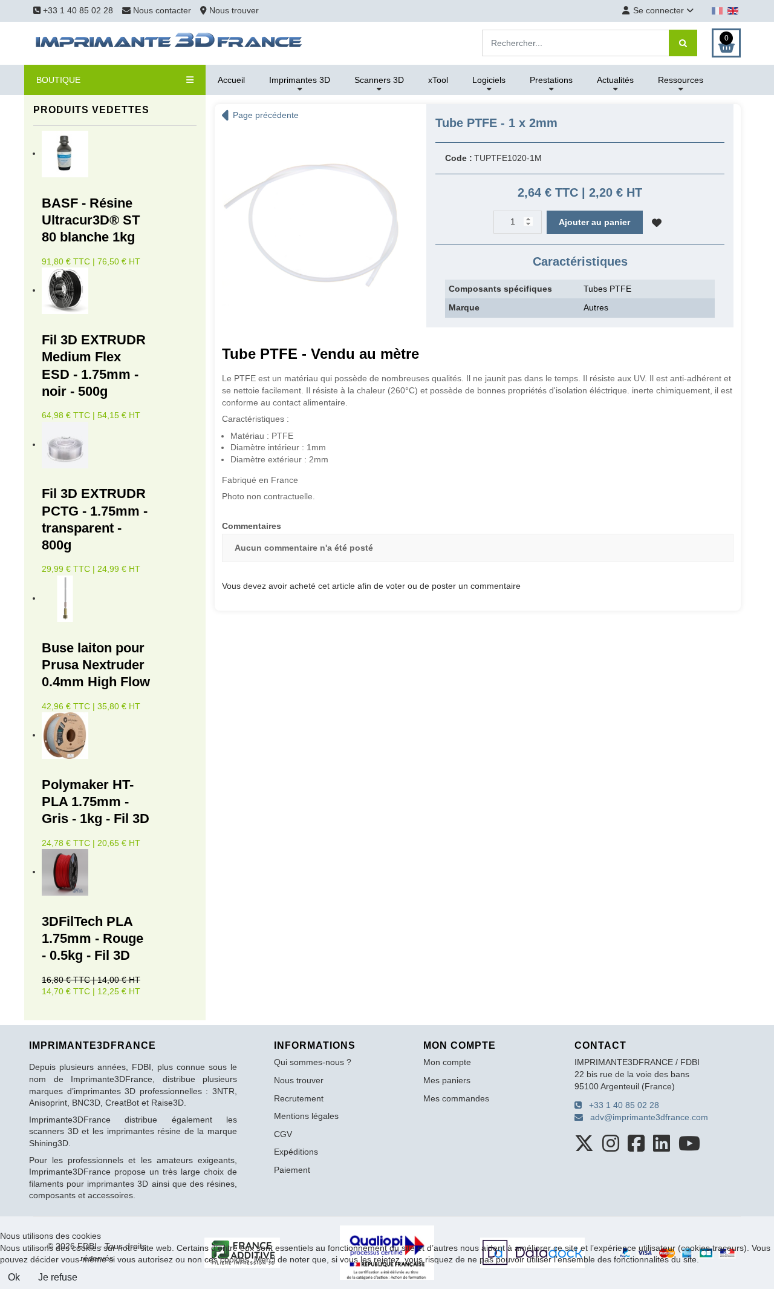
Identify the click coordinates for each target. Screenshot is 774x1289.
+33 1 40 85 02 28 (77, 10)
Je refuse (57, 1277)
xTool (438, 80)
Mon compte (447, 1062)
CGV (283, 1134)
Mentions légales (306, 1116)
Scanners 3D (379, 80)
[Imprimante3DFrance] (169, 42)
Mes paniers (446, 1080)
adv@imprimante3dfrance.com (645, 1117)
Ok (14, 1277)
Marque (464, 307)
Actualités (615, 80)
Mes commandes (456, 1098)
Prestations (551, 80)
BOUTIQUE (58, 80)
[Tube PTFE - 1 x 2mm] (311, 221)
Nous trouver (233, 10)
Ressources (680, 80)
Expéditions (296, 1151)
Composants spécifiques (500, 289)
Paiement (292, 1170)
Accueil (231, 80)
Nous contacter (162, 10)
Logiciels (489, 80)
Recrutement (299, 1098)
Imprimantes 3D (299, 80)
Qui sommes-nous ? (312, 1062)
